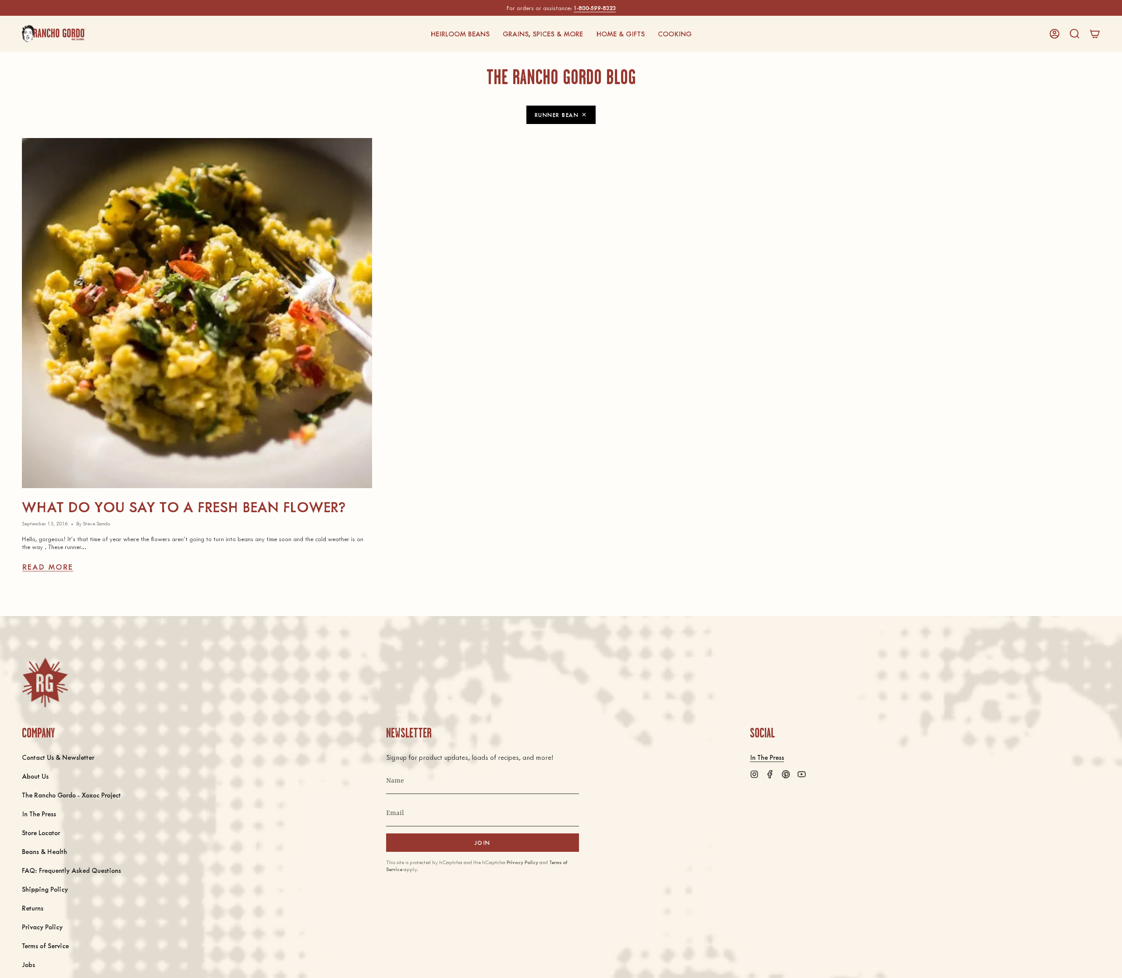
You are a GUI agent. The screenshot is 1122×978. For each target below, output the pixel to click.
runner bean (557, 114)
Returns (32, 907)
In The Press (39, 813)
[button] (460, 33)
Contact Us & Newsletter (58, 757)
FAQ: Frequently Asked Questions (71, 870)
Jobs (28, 964)
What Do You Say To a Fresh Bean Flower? (184, 506)
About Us (35, 776)
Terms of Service (45, 945)
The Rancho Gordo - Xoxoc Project (71, 794)
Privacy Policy (42, 926)
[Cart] (1095, 33)
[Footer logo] (45, 682)
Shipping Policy (45, 889)
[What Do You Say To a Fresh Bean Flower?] (197, 313)
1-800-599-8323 (595, 7)
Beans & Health (44, 851)
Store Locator (41, 832)
